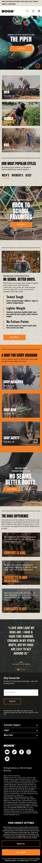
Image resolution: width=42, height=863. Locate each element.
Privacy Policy (22, 836)
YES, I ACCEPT (21, 852)
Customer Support (12, 725)
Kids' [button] (28, 175)
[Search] (26, 11)
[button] (18, 67)
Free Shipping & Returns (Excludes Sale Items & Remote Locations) (20, 3)
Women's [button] (17, 175)
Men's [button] (5, 175)
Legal (6, 730)
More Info (8, 735)
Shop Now (8, 96)
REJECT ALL (21, 844)
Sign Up (12, 701)
